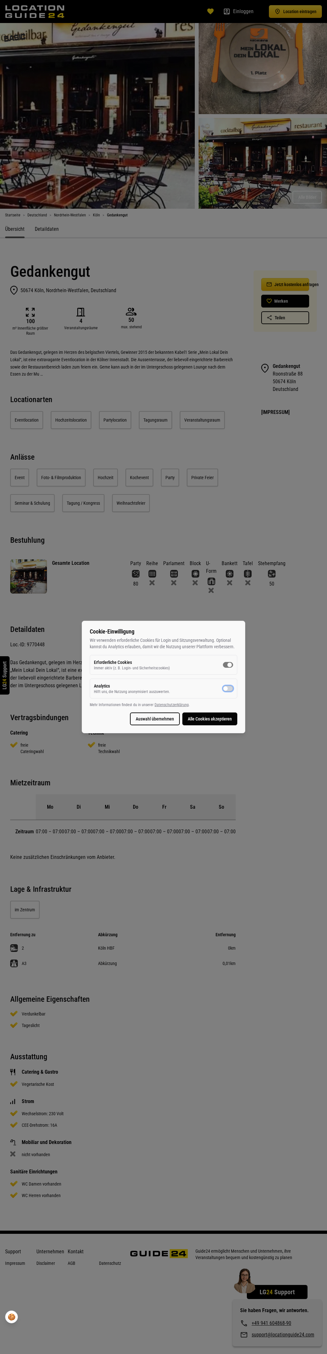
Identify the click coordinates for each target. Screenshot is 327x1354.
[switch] (228, 665)
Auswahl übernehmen (155, 718)
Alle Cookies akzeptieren (210, 718)
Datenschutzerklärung (172, 705)
